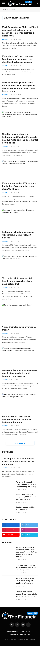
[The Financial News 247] (20, 3)
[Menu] (3, 3)
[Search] (37, 3)
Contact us (25, 634)
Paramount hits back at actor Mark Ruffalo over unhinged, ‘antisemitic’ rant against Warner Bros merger (26, 552)
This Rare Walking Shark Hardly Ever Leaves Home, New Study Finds (26, 567)
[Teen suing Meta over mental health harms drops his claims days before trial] (20, 265)
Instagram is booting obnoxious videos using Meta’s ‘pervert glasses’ (18, 235)
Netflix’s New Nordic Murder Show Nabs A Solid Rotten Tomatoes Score (26, 594)
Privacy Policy (12, 631)
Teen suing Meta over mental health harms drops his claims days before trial (17, 281)
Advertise (14, 634)
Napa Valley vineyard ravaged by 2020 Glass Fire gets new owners (27, 497)
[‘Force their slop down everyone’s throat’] (20, 314)
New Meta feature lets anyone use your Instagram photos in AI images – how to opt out (19, 373)
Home (4, 9)
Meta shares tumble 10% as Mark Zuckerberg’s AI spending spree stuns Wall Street (19, 186)
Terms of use (25, 631)
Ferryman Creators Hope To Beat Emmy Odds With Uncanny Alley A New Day (26, 484)
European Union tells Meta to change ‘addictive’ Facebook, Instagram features (17, 419)
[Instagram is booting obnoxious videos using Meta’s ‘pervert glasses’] (20, 219)
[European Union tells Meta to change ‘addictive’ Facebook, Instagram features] (20, 403)
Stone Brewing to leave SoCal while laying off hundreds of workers (25, 580)
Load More (19, 443)
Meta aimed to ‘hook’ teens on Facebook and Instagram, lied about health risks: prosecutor (17, 59)
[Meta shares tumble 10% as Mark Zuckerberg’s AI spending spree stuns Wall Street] (20, 170)
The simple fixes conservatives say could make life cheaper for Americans (18, 461)
